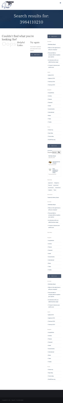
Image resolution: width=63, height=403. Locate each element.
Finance (50, 99)
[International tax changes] (50, 162)
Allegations (56, 182)
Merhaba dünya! (52, 44)
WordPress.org (51, 139)
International (51, 112)
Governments (51, 109)
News (49, 115)
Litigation (50, 190)
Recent (54, 152)
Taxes (49, 118)
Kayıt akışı (50, 133)
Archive (50, 96)
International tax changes (56, 162)
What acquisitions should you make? (55, 170)
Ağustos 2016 (51, 78)
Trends (49, 122)
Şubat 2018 (51, 75)
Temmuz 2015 (51, 84)
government (55, 185)
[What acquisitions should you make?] (50, 169)
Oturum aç (50, 129)
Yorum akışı (51, 136)
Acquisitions (51, 92)
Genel (49, 105)
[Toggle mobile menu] (60, 3)
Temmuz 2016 (51, 81)
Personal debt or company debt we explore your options (54, 54)
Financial (50, 102)
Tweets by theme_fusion (53, 197)
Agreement (50, 182)
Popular (50, 152)
